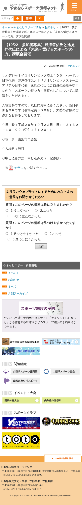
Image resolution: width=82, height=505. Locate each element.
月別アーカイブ (18, 293)
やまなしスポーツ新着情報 (20, 265)
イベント (13, 272)
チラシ (18, 167)
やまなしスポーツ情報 (27, 27)
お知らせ (50, 27)
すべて (12, 286)
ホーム (6, 27)
